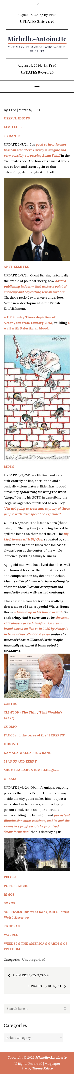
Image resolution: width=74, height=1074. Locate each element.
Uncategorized (33, 959)
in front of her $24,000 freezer (27, 634)
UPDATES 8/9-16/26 (37, 72)
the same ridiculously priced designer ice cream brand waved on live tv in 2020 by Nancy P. (36, 623)
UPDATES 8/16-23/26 (37, 21)
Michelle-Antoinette (37, 38)
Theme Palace (42, 1068)
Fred (52, 15)
